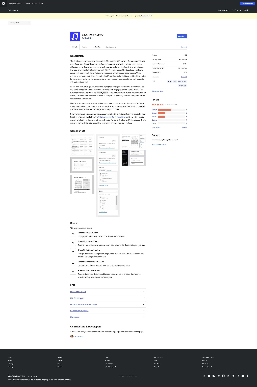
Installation (97, 47)
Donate (157, 364)
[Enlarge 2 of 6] (92, 160)
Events (156, 360)
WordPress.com (208, 357)
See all (184, 127)
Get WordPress (247, 3)
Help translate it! (146, 16)
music (175, 81)
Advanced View (157, 91)
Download (181, 36)
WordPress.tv (110, 367)
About (10, 357)
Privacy (10, 367)
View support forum (159, 144)
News (10, 360)
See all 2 (184, 77)
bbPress (206, 364)
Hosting (10, 364)
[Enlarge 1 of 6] (92, 137)
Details (74, 47)
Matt (204, 360)
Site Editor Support (77, 298)
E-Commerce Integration (79, 311)
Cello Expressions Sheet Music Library (112, 117)
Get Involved (158, 357)
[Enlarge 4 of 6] (117, 137)
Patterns (59, 367)
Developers (109, 364)
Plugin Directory (13, 10)
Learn (107, 357)
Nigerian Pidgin (32, 376)
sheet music (182, 85)
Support (184, 47)
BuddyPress (207, 367)
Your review (156, 127)
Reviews (85, 47)
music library (182, 81)
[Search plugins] (29, 23)
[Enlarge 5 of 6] (143, 137)
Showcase (60, 357)
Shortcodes (74, 317)
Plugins (59, 364)
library (170, 81)
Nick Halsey (88, 38)
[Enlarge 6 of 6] (143, 153)
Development (111, 47)
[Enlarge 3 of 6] (92, 178)
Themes (59, 360)
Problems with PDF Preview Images (83, 304)
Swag (156, 367)
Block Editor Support (78, 292)
